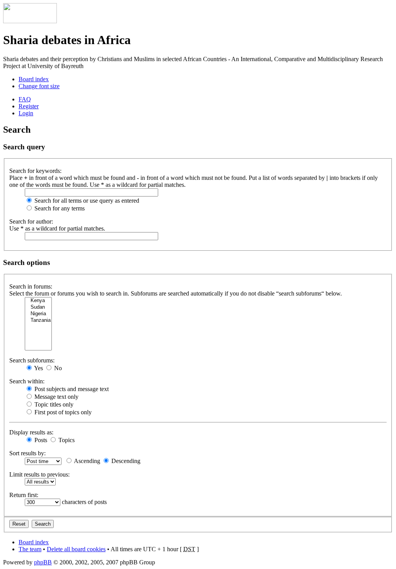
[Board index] (30, 21)
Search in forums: (30, 286)
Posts (40, 440)
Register (29, 106)
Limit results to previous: (39, 474)
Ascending (86, 461)
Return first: (23, 495)
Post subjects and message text (71, 389)
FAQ (25, 99)
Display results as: (31, 432)
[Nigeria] (38, 314)
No (57, 368)
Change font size (39, 86)
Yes (38, 368)
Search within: (26, 381)
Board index (34, 79)
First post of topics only (62, 412)
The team (30, 549)
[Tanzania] (38, 320)
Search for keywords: (35, 170)
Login (26, 113)
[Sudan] (38, 307)
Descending (125, 461)
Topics (66, 440)
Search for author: (31, 221)
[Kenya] (38, 300)
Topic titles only (53, 404)
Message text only (56, 396)
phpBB (43, 562)
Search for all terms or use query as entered (86, 200)
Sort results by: (27, 453)
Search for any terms (59, 208)
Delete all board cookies (76, 549)
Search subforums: (32, 360)
